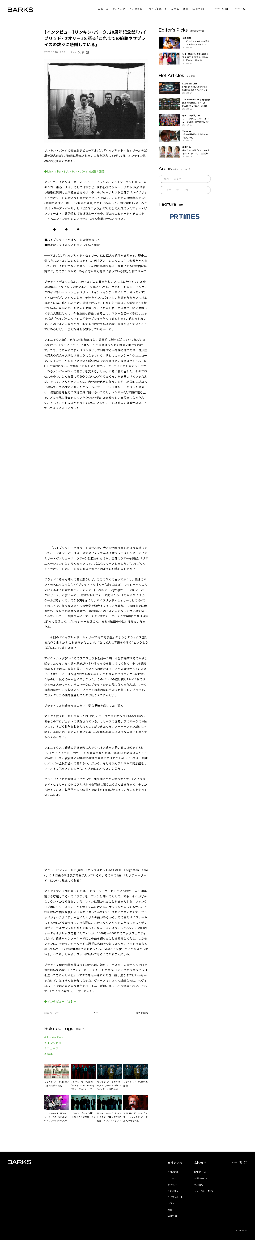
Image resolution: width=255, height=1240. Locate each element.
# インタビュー (54, 1043)
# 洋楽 (48, 1054)
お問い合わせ (200, 1178)
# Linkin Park (53, 1037)
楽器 (185, 8)
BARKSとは (200, 1171)
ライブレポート (158, 8)
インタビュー (137, 8)
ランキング (118, 8)
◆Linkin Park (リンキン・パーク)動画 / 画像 (74, 171)
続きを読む (142, 1012)
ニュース (103, 8)
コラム (175, 8)
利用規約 (198, 1184)
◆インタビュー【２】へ (60, 1001)
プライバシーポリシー (205, 1190)
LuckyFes (198, 8)
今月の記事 (173, 1171)
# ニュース (51, 1048)
